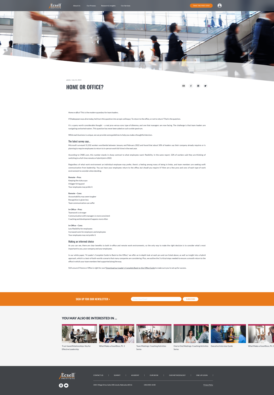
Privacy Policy (208, 385)
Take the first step (201, 5)
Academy (135, 375)
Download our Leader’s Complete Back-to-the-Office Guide (130, 268)
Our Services (125, 6)
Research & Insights (108, 6)
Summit (117, 375)
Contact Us (98, 375)
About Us (76, 6)
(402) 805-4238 (150, 385)
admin (68, 80)
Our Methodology (177, 375)
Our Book (154, 375)
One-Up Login (202, 375)
